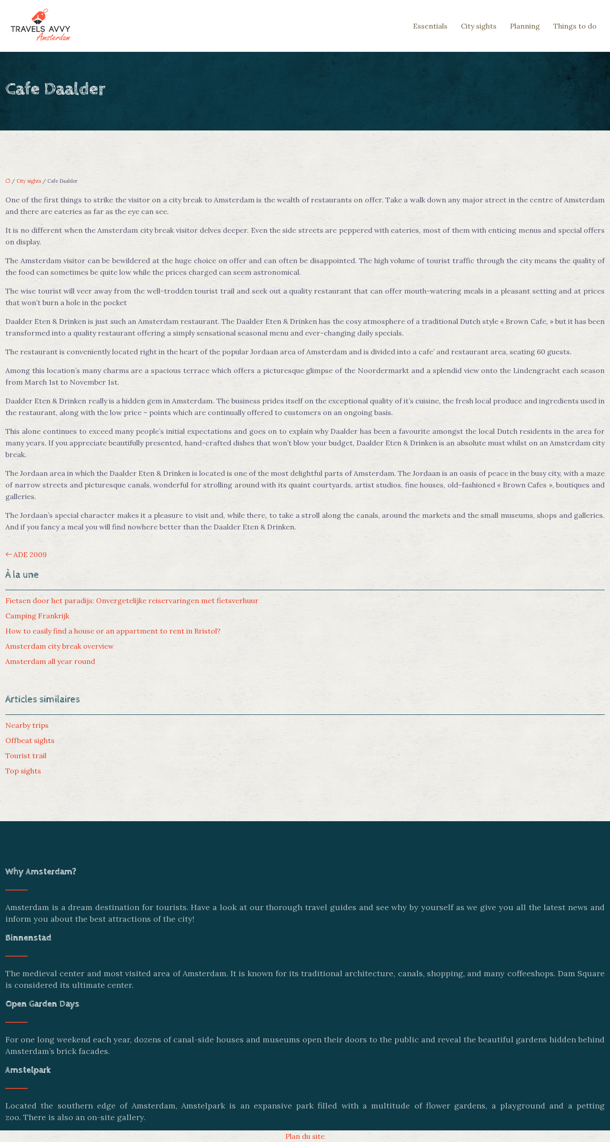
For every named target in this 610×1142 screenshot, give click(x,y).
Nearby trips (27, 725)
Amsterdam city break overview (59, 646)
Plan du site (305, 1136)
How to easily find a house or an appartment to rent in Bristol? (113, 630)
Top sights (23, 770)
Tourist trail (25, 755)
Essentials (430, 25)
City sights (479, 25)
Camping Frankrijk (37, 615)
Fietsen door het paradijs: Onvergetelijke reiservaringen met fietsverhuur (132, 600)
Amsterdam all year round (50, 661)
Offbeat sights (29, 740)
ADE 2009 (30, 554)
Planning (525, 25)
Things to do (575, 25)
